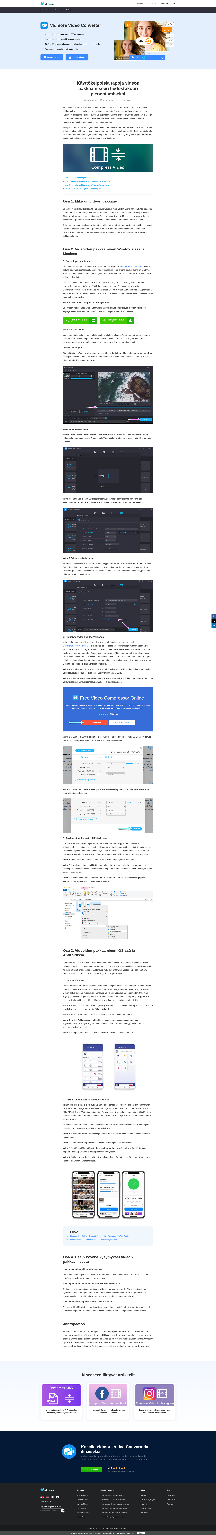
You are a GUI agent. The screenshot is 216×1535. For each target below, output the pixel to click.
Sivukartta (144, 1512)
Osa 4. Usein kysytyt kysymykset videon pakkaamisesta (87, 189)
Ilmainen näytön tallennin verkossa (113, 1495)
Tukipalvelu (171, 1495)
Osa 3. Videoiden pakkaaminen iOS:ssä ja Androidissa (87, 185)
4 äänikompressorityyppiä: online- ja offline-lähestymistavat (93, 1240)
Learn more (130, 1533)
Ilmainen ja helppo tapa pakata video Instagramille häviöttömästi (154, 1411)
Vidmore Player (82, 1504)
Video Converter (82, 1495)
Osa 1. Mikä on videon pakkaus (77, 178)
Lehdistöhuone (146, 1508)
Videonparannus (83, 1512)
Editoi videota (58, 10)
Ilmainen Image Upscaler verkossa (113, 1517)
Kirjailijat (144, 1504)
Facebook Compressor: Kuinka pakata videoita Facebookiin (108, 1411)
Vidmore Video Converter (75, 25)
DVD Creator (81, 1508)
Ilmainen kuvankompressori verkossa (114, 1512)
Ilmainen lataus (53, 57)
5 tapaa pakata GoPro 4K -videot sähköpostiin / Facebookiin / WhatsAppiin (99, 1236)
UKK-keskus (171, 1500)
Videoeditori (81, 1517)
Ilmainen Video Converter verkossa (113, 1500)
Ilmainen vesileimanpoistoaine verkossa (115, 1504)
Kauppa (140, 3)
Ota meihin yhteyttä (148, 1500)
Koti (41, 10)
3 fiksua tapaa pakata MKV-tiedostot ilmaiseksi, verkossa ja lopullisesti (61, 1411)
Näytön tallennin (82, 1500)
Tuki (174, 3)
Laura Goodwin (92, 100)
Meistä (143, 1495)
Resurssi (164, 3)
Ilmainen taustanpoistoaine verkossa (114, 1508)
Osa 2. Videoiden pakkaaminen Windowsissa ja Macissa (87, 181)
